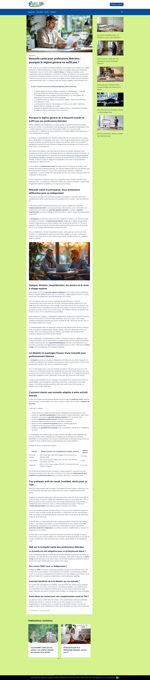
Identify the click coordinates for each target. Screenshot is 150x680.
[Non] (148, 677)
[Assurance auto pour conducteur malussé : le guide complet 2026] (110, 100)
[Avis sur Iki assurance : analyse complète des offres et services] (110, 122)
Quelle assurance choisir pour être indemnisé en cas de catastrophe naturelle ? (108, 61)
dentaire (62, 292)
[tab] (58, 658)
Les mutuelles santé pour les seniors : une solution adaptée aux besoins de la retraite (42, 650)
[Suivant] (88, 641)
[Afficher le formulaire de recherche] (122, 12)
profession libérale (45, 610)
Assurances (31, 12)
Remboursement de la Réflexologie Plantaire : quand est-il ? (75, 650)
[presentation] (43, 634)
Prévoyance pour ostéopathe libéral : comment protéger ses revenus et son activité (109, 87)
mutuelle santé (34, 610)
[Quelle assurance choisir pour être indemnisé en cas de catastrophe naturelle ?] (110, 48)
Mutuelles (40, 12)
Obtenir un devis (116, 4)
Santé (46, 12)
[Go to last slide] (31, 641)
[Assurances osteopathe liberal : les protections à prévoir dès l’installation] (110, 24)
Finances (53, 12)
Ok (117, 677)
